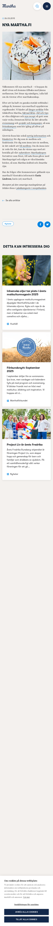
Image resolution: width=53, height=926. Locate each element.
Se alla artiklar (13, 200)
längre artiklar (36, 109)
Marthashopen (38, 152)
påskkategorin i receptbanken (31, 188)
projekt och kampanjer (30, 123)
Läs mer (26, 897)
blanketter (7, 139)
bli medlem (25, 145)
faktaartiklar (28, 112)
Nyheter (8, 224)
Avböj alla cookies (26, 912)
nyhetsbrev (24, 152)
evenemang (8, 123)
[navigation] (9, 6)
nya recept (29, 116)
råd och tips (42, 112)
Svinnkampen (9, 126)
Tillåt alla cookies (26, 919)
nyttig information (36, 135)
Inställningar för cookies (26, 904)
